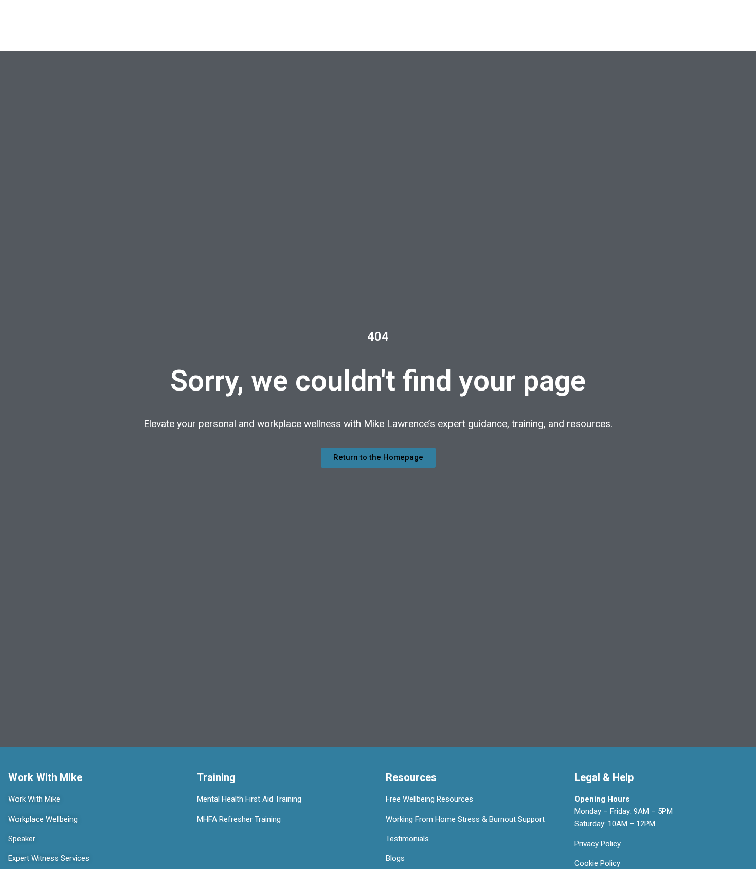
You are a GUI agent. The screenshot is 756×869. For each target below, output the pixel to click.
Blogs (395, 858)
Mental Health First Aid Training (249, 799)
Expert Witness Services (48, 858)
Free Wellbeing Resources (429, 799)
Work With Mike (34, 799)
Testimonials (407, 838)
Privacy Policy (597, 843)
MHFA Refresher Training (239, 819)
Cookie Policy (597, 863)
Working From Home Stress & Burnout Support (465, 819)
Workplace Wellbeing (43, 819)
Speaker (21, 838)
